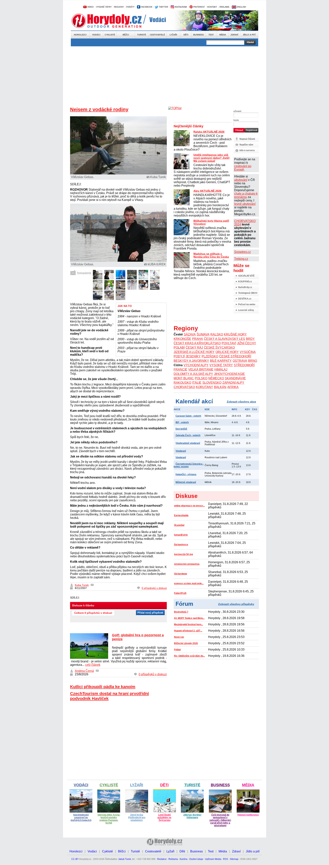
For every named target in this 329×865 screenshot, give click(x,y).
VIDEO (90, 7)
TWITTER (163, 7)
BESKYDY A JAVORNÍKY (191, 360)
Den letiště (181, 429)
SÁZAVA (190, 334)
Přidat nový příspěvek (150, 612)
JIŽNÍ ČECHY (246, 343)
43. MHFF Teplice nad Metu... (189, 618)
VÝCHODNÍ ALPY (196, 365)
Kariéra (183, 859)
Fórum (184, 604)
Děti (186, 35)
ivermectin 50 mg (183, 554)
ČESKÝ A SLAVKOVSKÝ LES (224, 338)
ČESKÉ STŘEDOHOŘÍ (235, 356)
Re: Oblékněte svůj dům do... (189, 656)
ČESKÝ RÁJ (194, 347)
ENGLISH (241, 7)
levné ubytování (245, 203)
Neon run (179, 637)
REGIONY (119, 7)
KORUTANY (204, 387)
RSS (225, 859)
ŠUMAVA (203, 334)
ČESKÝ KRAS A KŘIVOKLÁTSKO (197, 343)
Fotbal (177, 649)
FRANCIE (180, 369)
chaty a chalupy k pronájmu (246, 195)
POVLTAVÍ (229, 343)
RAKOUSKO (182, 382)
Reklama (173, 859)
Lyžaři (173, 35)
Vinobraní (181, 451)
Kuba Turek (82, 585)
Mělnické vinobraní (186, 482)
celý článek (92, 664)
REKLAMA (224, 7)
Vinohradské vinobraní (188, 443)
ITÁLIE (196, 382)
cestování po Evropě (242, 167)
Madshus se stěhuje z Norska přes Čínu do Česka (211, 255)
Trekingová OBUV (247, 293)
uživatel (237, 111)
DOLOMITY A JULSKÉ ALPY (193, 374)
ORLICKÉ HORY (227, 352)
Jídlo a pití (249, 35)
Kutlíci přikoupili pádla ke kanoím (102, 686)
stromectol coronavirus (187, 564)
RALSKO (216, 334)
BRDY (250, 338)
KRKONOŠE (182, 338)
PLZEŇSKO (210, 356)
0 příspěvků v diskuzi (154, 588)
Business (198, 35)
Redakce (162, 859)
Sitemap (234, 859)
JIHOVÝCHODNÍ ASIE (229, 374)
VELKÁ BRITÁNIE (200, 369)
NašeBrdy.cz (245, 287)
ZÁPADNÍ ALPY (233, 382)
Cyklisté (110, 35)
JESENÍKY (193, 356)
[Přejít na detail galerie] (118, 260)
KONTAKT (212, 7)
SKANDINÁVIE (235, 378)
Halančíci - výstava (186, 474)
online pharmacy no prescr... (189, 505)
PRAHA (197, 338)
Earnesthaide (181, 515)
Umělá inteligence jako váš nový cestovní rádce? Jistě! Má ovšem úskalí (211, 157)
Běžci (126, 35)
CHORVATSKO (184, 387)
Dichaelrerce (181, 544)
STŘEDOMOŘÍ (244, 365)
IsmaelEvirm (181, 535)
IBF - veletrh (182, 422)
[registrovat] (251, 131)
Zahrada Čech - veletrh (188, 435)
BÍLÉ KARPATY (221, 360)
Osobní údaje (196, 859)
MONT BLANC (184, 378)
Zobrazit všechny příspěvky (236, 604)
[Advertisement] (164, 75)
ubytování (240, 179)
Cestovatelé (157, 35)
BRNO (252, 360)
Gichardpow (180, 573)
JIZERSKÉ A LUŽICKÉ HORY (194, 352)
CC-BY (75, 859)
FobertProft (180, 593)
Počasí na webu (246, 304)
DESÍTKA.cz (244, 298)
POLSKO (201, 378)
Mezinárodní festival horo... (188, 624)
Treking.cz (241, 258)
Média (222, 35)
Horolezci (80, 35)
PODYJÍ (179, 356)
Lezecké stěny (246, 310)
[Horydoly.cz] (111, 20)
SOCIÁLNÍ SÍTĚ (246, 275)
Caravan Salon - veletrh (188, 416)
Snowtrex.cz (242, 252)
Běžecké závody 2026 (186, 643)
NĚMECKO (216, 378)
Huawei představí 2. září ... (188, 630)
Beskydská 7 (181, 612)
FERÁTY (130, 7)
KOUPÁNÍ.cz (245, 281)
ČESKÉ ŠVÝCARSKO (219, 347)
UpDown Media (213, 859)
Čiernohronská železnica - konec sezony (189, 465)
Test (211, 35)
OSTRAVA (240, 360)
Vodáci (96, 35)
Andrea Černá (84, 670)
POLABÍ (179, 347)
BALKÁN (220, 387)
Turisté (141, 35)
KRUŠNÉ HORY (235, 334)
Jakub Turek (124, 859)
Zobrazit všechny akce (241, 401)
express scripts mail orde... (189, 583)
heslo (236, 120)
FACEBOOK (146, 7)
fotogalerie (84, 272)
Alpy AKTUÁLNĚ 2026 (207, 190)
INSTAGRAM (180, 7)
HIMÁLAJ (220, 369)
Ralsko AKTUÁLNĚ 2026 (208, 131)
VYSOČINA (248, 352)
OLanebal (179, 525)
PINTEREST (199, 7)
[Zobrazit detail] (97, 278)
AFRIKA (233, 387)
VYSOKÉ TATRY (104, 7)
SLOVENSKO (211, 382)
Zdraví (234, 35)
